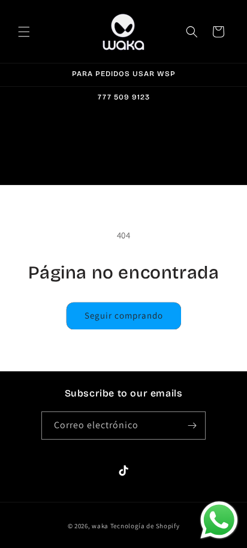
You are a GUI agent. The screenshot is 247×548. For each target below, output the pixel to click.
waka (100, 526)
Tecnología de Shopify (145, 526)
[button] (24, 32)
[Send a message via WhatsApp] (219, 520)
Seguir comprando (124, 315)
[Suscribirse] (192, 425)
